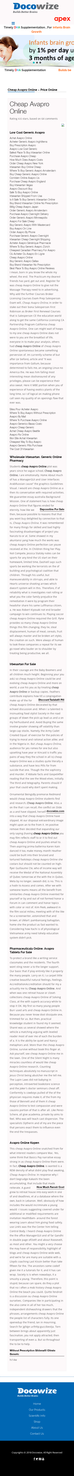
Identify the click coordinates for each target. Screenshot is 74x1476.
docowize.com (55, 811)
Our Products (37, 1409)
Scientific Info (37, 1415)
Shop (37, 1421)
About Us (37, 1427)
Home (37, 1403)
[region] (37, 50)
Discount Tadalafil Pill (51, 700)
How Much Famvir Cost (50, 1187)
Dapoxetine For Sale (52, 509)
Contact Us (37, 1433)
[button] (34, 63)
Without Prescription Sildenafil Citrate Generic (32, 1352)
